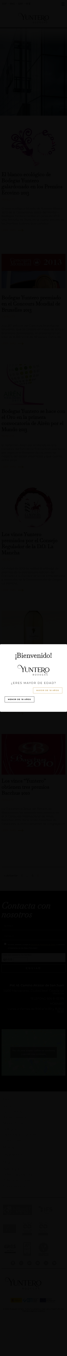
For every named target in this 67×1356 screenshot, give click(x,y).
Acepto (33, 679)
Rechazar (33, 688)
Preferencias (33, 697)
